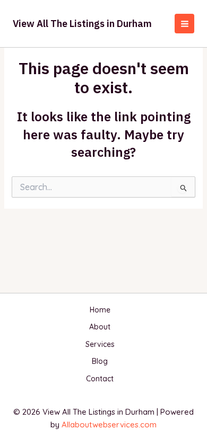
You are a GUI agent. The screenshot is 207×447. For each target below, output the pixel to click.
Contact (100, 378)
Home (100, 310)
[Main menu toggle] (184, 23)
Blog (100, 361)
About (99, 327)
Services (100, 344)
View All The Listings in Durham (82, 23)
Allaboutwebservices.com (109, 424)
